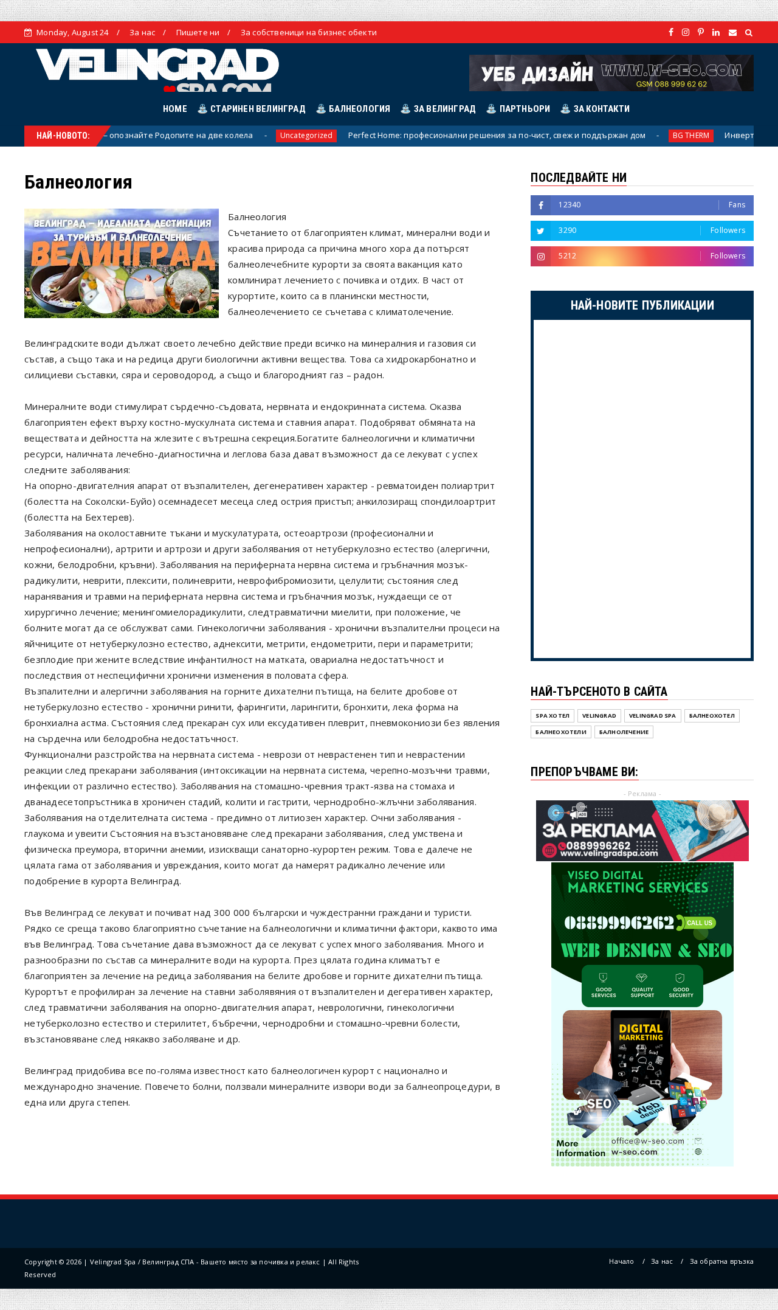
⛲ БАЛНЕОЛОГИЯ (353, 108)
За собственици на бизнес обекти (309, 32)
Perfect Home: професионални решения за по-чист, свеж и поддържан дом (456, 135)
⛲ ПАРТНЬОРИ (518, 108)
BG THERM (651, 135)
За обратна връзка (722, 1261)
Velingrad (599, 715)
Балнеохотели (560, 732)
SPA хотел (552, 715)
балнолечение (624, 732)
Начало (621, 1261)
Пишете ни (198, 32)
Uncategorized (267, 135)
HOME (175, 108)
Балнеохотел (712, 715)
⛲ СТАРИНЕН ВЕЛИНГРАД (251, 108)
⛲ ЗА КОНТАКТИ (595, 108)
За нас (142, 32)
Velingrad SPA (652, 715)
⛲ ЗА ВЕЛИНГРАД (438, 108)
